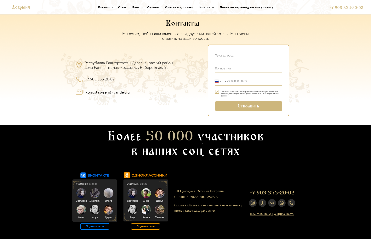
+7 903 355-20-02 (346, 8)
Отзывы (153, 7)
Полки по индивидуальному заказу (246, 7)
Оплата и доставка (179, 7)
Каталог (104, 7)
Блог (136, 7)
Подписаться (146, 226)
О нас (122, 7)
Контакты (206, 7)
